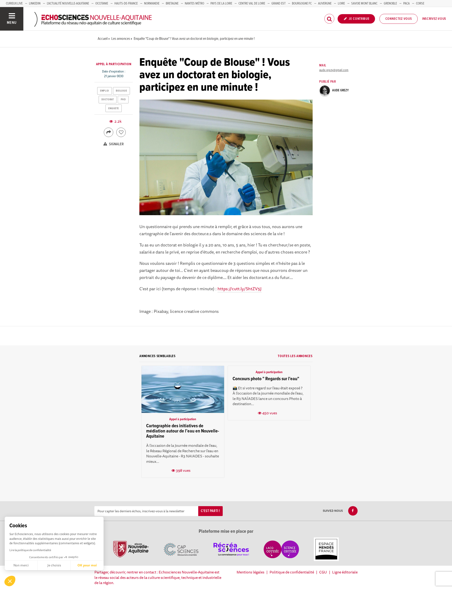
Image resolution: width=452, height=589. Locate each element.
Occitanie (101, 3)
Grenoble (390, 3)
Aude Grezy (340, 90)
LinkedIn (34, 3)
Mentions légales (250, 572)
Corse (420, 3)
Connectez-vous (398, 19)
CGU (323, 572)
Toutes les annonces (295, 356)
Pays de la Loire (221, 3)
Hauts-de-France (126, 3)
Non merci (21, 565)
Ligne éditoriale (345, 572)
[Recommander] (121, 132)
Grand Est (278, 3)
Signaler (116, 144)
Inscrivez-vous (434, 19)
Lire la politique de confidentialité (30, 550)
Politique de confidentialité (292, 572)
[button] (10, 581)
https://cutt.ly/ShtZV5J (240, 288)
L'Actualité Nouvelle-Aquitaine (68, 3)
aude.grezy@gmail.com (333, 70)
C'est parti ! (210, 510)
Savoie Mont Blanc (364, 3)
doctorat (107, 99)
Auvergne (324, 3)
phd (123, 99)
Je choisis (54, 565)
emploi (104, 91)
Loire (341, 3)
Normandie (151, 3)
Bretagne (172, 3)
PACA (406, 3)
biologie (121, 91)
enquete (113, 108)
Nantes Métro (194, 3)
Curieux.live (14, 3)
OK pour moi (87, 565)
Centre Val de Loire (251, 3)
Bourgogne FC (302, 3)
